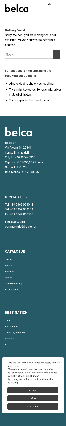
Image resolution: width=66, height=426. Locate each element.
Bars (7, 320)
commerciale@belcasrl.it (20, 226)
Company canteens (15, 332)
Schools (9, 338)
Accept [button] (32, 390)
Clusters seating (13, 283)
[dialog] (33, 385)
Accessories (11, 289)
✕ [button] (59, 362)
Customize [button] (32, 406)
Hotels (8, 344)
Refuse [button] (32, 398)
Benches (9, 271)
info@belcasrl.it (15, 222)
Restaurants (11, 326)
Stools (8, 265)
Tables (8, 277)
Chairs (8, 259)
